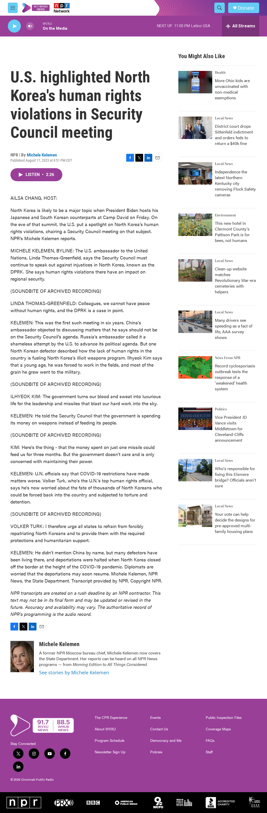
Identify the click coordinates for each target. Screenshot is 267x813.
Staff (209, 752)
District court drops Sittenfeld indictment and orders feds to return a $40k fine (234, 134)
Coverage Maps (218, 729)
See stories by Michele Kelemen (74, 672)
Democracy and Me (165, 740)
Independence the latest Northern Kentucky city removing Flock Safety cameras (235, 183)
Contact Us (159, 729)
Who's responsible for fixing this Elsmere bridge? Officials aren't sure (235, 477)
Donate (246, 8)
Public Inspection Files (224, 717)
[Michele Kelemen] (22, 656)
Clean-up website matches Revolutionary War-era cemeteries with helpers (235, 280)
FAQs (210, 740)
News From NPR (227, 358)
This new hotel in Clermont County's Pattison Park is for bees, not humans (232, 231)
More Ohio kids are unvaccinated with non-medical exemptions (232, 89)
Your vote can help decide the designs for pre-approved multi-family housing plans (235, 522)
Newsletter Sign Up (110, 752)
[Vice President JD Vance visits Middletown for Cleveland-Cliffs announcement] (195, 419)
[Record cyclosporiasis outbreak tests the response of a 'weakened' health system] (195, 367)
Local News (224, 118)
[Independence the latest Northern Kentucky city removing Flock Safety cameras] (195, 173)
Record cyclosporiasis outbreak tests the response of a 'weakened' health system (235, 377)
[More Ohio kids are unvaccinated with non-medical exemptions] (195, 82)
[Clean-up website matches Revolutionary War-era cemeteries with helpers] (195, 270)
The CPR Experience (111, 717)
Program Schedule (109, 740)
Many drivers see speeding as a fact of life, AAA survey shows (233, 328)
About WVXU (105, 729)
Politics (221, 409)
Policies (156, 752)
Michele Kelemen (42, 154)
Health (220, 73)
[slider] (38, 26)
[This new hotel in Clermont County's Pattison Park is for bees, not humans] (195, 225)
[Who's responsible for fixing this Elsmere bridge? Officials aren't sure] (195, 470)
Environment (225, 215)
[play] (14, 26)
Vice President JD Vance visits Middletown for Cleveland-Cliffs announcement (231, 428)
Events (155, 717)
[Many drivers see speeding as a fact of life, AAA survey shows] (195, 322)
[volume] (30, 26)
